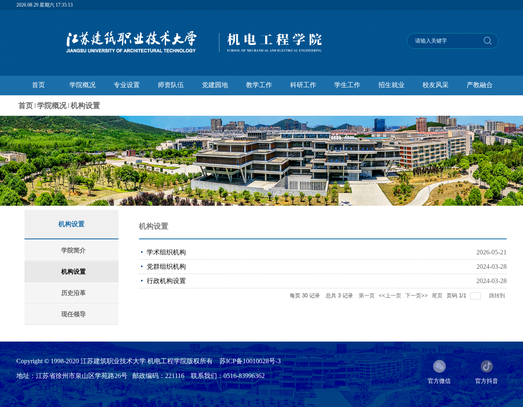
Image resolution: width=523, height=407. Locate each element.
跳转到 (498, 295)
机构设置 (85, 105)
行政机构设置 (166, 280)
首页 (25, 105)
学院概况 (52, 105)
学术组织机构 (166, 252)
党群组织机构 (166, 266)
